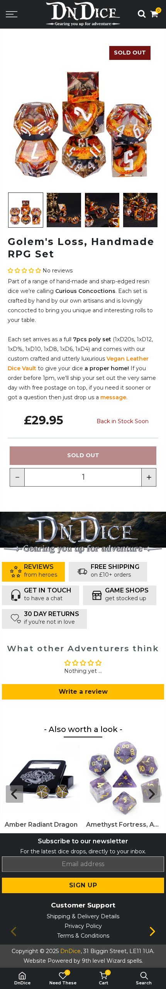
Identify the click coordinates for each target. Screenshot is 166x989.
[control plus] (149, 477)
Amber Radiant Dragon (41, 824)
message (113, 397)
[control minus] (17, 477)
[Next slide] (151, 794)
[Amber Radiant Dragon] (41, 778)
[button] (25, 270)
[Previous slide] (14, 794)
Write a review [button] (83, 691)
